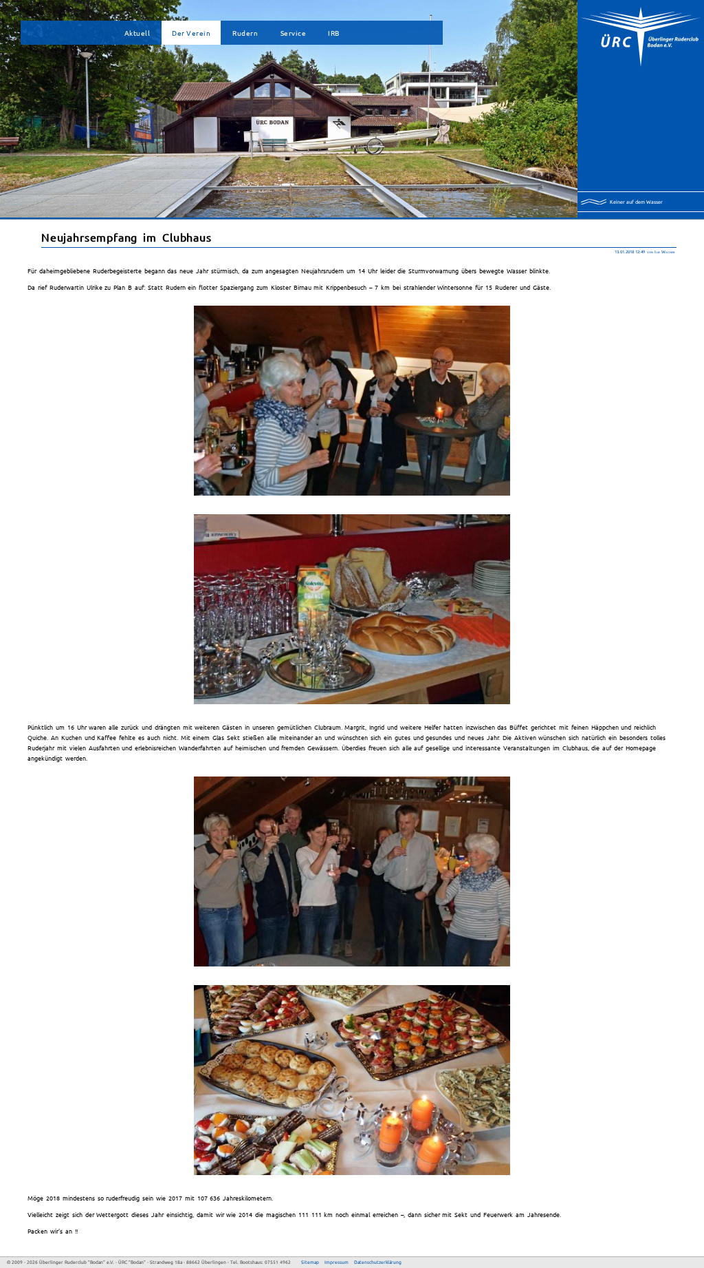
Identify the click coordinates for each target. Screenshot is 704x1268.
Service (293, 33)
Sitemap (310, 1262)
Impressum (336, 1262)
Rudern (245, 33)
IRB (334, 33)
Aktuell (137, 33)
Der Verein (191, 33)
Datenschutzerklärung (378, 1262)
